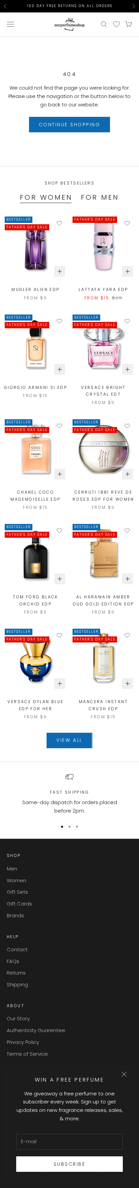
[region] (69, 794)
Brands (15, 915)
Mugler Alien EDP (35, 289)
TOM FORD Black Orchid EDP (35, 600)
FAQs (13, 961)
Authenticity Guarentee (36, 1030)
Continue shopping (70, 124)
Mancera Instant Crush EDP (103, 705)
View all (69, 740)
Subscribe (70, 1164)
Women (16, 880)
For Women (46, 197)
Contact (17, 949)
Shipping (17, 984)
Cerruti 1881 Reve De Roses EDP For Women (103, 495)
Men (12, 868)
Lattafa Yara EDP (103, 289)
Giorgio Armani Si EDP (35, 387)
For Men (100, 197)
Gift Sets (17, 891)
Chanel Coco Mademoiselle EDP (35, 495)
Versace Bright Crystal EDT (103, 391)
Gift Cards (19, 903)
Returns (16, 972)
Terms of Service (27, 1053)
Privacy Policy (23, 1042)
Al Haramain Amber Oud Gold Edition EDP (103, 600)
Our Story (18, 1018)
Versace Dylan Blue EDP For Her (35, 705)
